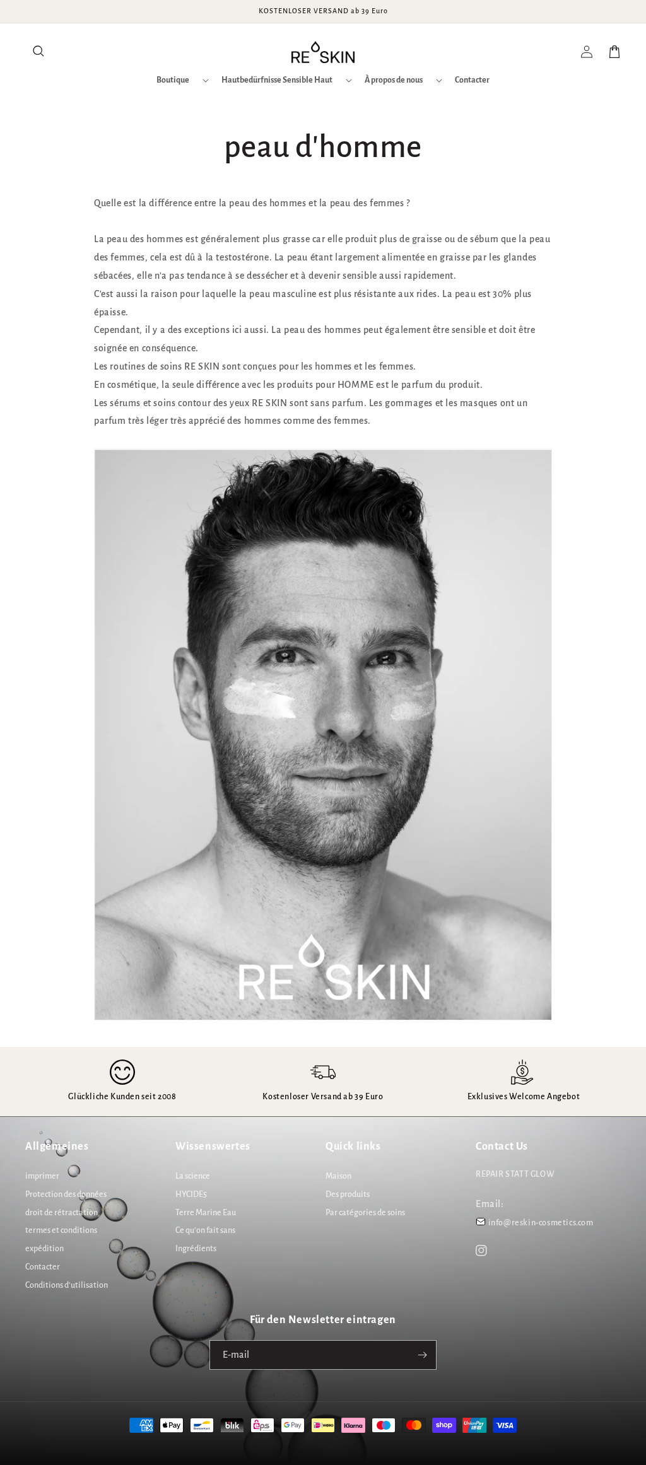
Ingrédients (195, 1248)
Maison (338, 1176)
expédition (44, 1248)
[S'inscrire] (422, 1355)
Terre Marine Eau (205, 1212)
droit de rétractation (61, 1212)
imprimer (42, 1176)
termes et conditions (61, 1230)
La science (192, 1176)
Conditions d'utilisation (66, 1285)
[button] (39, 51)
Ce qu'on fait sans (205, 1230)
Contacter (42, 1267)
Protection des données (66, 1194)
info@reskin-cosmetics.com (541, 1222)
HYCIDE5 (191, 1194)
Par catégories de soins (365, 1212)
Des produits (348, 1194)
